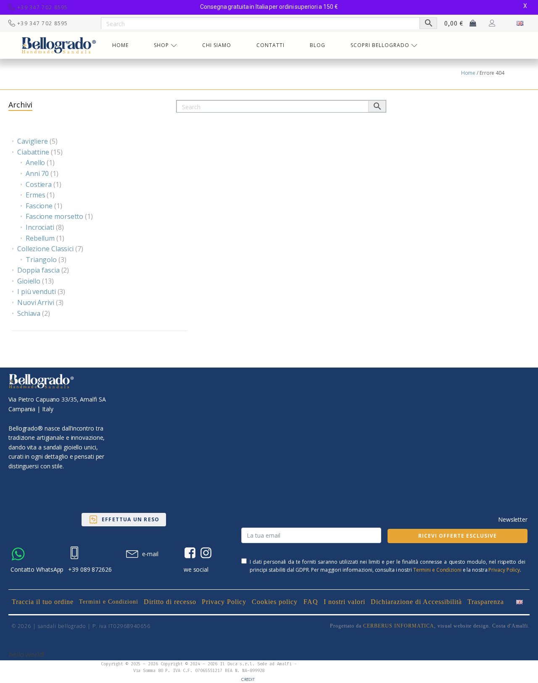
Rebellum (40, 238)
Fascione (39, 205)
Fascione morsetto (54, 216)
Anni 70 (37, 173)
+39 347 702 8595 (42, 7)
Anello (35, 162)
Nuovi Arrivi (35, 302)
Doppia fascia (38, 270)
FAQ (310, 601)
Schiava (28, 313)
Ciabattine (33, 152)
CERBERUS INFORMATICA (398, 626)
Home (468, 72)
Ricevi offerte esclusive (457, 535)
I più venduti (36, 291)
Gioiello (28, 281)
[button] (124, 519)
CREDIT (248, 679)
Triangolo (41, 259)
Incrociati (40, 227)
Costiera (39, 184)
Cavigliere (32, 141)
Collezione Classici (45, 248)
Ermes (35, 195)
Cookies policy (275, 601)
